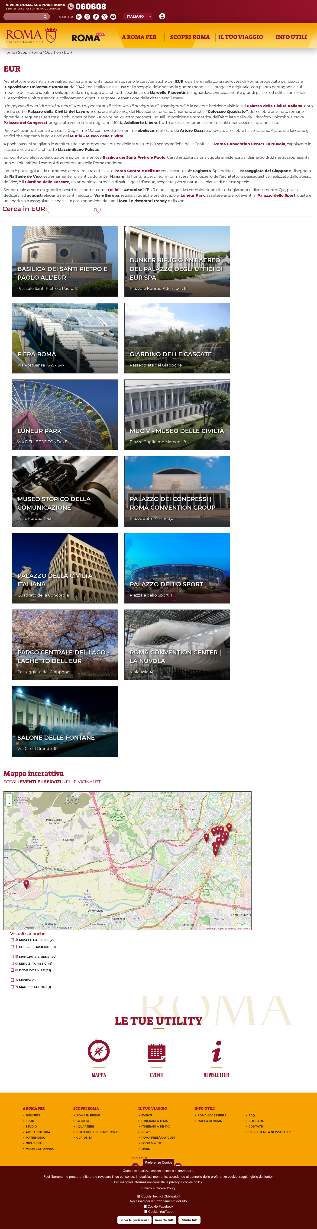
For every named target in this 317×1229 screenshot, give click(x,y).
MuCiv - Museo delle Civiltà (177, 430)
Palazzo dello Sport (166, 584)
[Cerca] (96, 209)
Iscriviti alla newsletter (270, 1132)
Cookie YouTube (160, 1211)
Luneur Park (39, 430)
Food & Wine (151, 1143)
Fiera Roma (36, 354)
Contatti (256, 1126)
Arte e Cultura (38, 1132)
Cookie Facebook (160, 1206)
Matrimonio (35, 1137)
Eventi (146, 1115)
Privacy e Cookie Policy (158, 1188)
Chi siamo (256, 1121)
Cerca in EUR (23, 209)
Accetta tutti (164, 1220)
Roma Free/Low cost (158, 1137)
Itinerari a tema (154, 1121)
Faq (252, 1115)
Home (9, 52)
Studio (31, 1126)
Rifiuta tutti (189, 1220)
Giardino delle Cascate (171, 354)
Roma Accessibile (211, 1115)
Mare (145, 1148)
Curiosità (84, 1137)
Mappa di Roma (209, 1121)
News (146, 1132)
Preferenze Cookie (158, 1162)
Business (33, 1115)
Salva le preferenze (134, 1220)
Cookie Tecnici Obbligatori (160, 1196)
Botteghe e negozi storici (97, 1132)
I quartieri (85, 1126)
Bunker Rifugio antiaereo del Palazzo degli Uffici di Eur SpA (176, 269)
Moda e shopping (40, 1148)
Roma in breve (88, 1115)
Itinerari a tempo (155, 1126)
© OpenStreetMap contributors (233, 928)
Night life (34, 1143)
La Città (82, 1121)
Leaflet (209, 928)
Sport (31, 1121)
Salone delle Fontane (56, 737)
